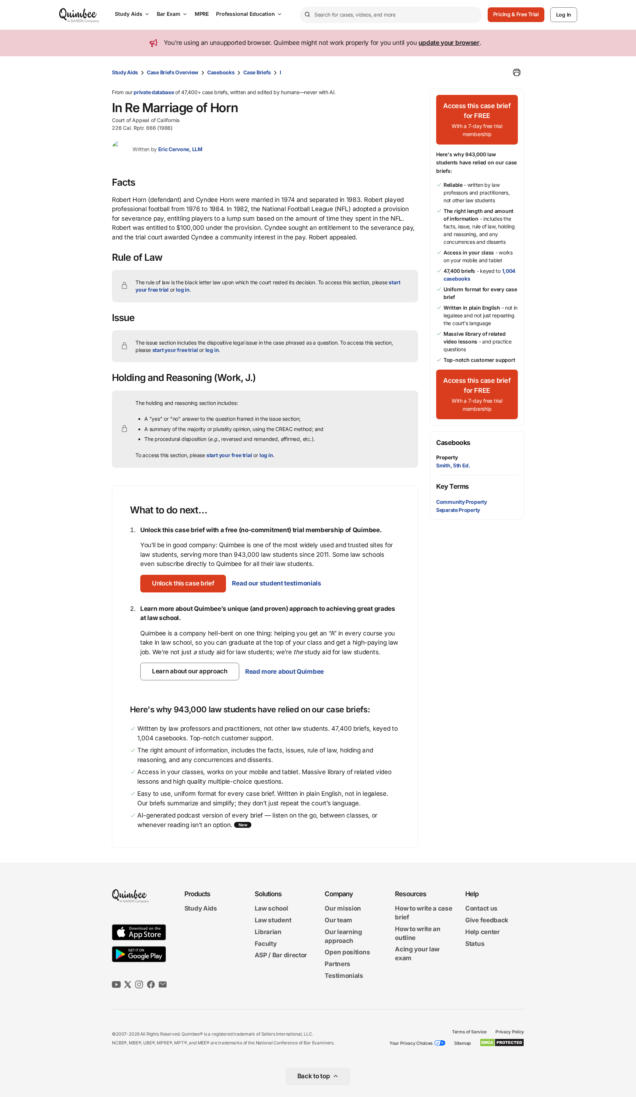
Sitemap (462, 1043)
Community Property (461, 502)
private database (154, 92)
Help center (482, 932)
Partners (337, 964)
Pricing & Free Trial (516, 14)
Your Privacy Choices (411, 1043)
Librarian (268, 932)
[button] (183, 583)
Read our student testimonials (276, 583)
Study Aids (128, 14)
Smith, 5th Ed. (453, 465)
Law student (273, 920)
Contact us (481, 908)
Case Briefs (257, 72)
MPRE (202, 14)
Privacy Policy (509, 1031)
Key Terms (452, 486)
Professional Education (245, 14)
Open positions (347, 952)
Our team (338, 920)
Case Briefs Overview (172, 72)
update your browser (448, 42)
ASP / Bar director (281, 955)
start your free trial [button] (175, 350)
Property (446, 457)
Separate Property (458, 510)
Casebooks (220, 72)
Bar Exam (168, 14)
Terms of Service (469, 1031)
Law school (271, 908)
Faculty (266, 943)
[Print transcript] (516, 72)
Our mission (343, 908)
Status (474, 943)
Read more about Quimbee (284, 671)
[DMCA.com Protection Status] (502, 1042)
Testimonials (344, 975)
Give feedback (486, 920)
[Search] (307, 15)
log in (183, 289)
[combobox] (391, 15)
